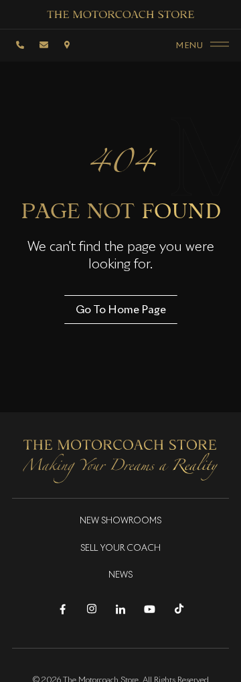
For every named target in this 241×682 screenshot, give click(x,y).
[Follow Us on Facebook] (63, 609)
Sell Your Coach (120, 548)
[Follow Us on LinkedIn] (121, 609)
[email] (43, 44)
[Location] (67, 44)
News (120, 575)
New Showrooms (120, 521)
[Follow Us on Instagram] (91, 609)
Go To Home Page (121, 309)
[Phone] (20, 44)
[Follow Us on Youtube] (150, 609)
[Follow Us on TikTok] (179, 609)
